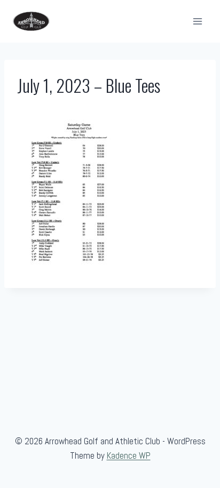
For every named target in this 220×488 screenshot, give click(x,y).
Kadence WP (129, 455)
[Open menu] (197, 21)
